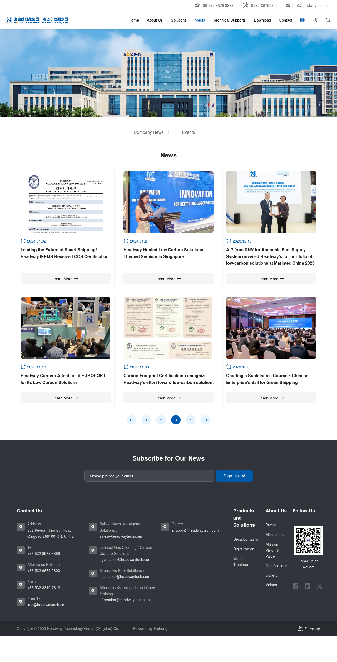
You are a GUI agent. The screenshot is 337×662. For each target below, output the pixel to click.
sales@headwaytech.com (121, 536)
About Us (155, 20)
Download (262, 20)
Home (133, 20)
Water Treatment (241, 561)
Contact (285, 20)
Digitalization (243, 548)
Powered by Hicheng (150, 628)
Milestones (275, 534)
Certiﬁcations (276, 565)
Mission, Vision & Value (272, 550)
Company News (149, 132)
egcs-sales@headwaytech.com (125, 559)
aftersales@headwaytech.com (125, 599)
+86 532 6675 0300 (43, 570)
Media (200, 20)
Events (188, 132)
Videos (271, 584)
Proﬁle (271, 524)
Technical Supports (229, 20)
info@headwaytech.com (47, 604)
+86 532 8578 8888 (43, 553)
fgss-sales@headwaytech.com (125, 576)
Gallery (271, 575)
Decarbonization (246, 539)
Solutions (179, 20)
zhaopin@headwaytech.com (195, 530)
